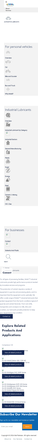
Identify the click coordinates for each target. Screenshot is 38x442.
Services (8, 10)
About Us (7, 439)
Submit (27, 426)
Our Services (17, 439)
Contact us (6, 316)
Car (6, 67)
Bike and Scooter (11, 76)
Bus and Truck (10, 86)
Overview (8, 58)
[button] (21, 261)
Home (7, 268)
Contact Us (28, 439)
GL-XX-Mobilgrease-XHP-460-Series (14, 386)
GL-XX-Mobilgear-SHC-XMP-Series (14, 372)
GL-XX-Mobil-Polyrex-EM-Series (13, 390)
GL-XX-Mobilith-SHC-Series (11, 388)
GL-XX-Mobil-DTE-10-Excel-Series (14, 402)
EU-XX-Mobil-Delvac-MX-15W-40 (14, 361)
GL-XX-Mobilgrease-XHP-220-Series (14, 384)
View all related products (13, 353)
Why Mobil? (9, 94)
